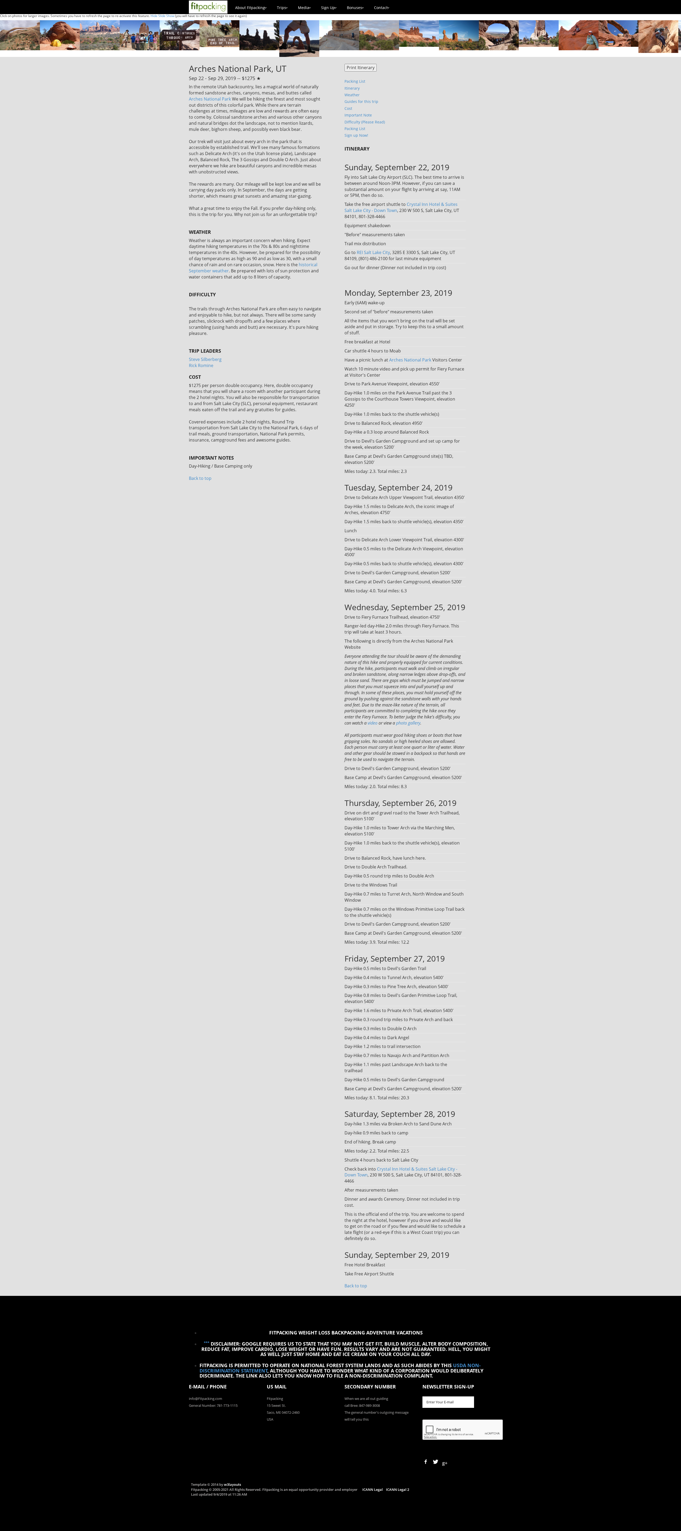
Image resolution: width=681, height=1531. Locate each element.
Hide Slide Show (162, 16)
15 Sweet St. (276, 1405)
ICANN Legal (372, 1489)
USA (270, 1419)
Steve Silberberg (205, 359)
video (372, 723)
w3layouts (232, 1484)
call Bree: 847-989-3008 (362, 1405)
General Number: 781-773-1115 (213, 1405)
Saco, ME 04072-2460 (283, 1412)
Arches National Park (210, 99)
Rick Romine (201, 365)
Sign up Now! (356, 135)
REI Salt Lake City (373, 252)
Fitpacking (275, 1398)
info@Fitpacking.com (205, 1398)
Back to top (200, 478)
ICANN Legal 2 (397, 1489)
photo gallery (408, 723)
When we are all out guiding (366, 1398)
